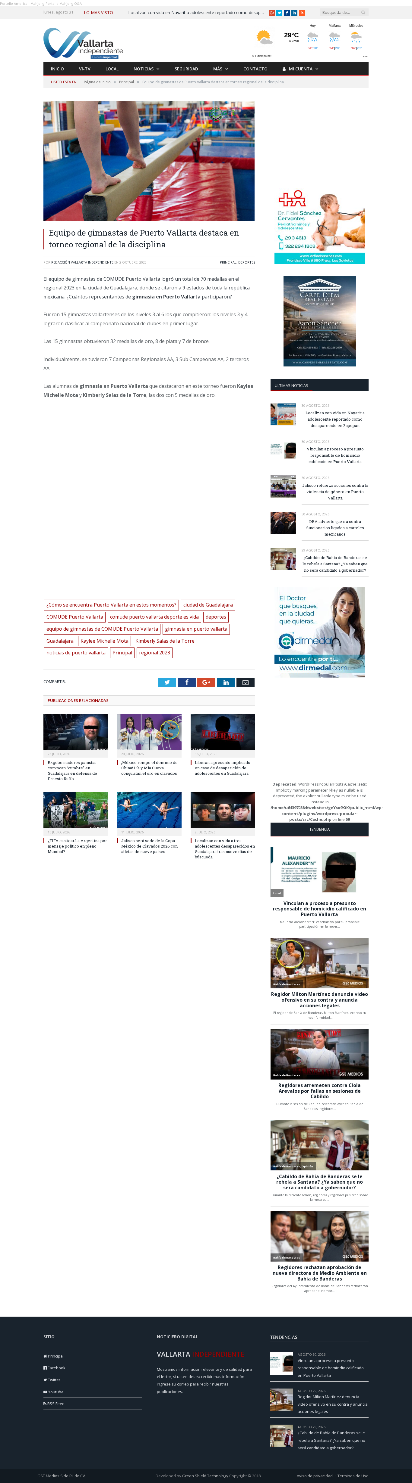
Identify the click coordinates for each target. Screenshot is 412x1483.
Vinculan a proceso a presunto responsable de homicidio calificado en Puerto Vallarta (335, 455)
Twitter (53, 1380)
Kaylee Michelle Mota (104, 641)
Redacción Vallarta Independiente (82, 262)
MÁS (217, 69)
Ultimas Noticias (291, 385)
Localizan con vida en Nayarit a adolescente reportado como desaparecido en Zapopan (197, 12)
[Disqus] (149, 954)
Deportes (246, 262)
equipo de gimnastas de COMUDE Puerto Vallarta (102, 629)
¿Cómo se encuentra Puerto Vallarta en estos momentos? (111, 604)
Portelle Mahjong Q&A (64, 3)
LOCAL (112, 69)
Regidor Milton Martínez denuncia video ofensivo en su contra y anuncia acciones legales (333, 1404)
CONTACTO (255, 69)
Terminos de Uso (353, 1475)
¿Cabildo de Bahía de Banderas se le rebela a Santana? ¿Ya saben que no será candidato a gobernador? (335, 564)
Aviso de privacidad (315, 1475)
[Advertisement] (319, 138)
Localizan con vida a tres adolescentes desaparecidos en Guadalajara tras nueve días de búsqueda (225, 849)
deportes (216, 616)
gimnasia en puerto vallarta (196, 629)
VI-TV (84, 69)
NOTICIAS (144, 69)
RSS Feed (55, 1403)
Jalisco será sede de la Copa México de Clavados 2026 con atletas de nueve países (149, 846)
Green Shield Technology (205, 1475)
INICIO (57, 69)
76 (367, 1391)
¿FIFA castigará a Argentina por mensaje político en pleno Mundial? (77, 846)
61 (367, 1427)
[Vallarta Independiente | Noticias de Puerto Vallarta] (84, 42)
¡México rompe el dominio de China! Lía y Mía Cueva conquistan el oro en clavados (149, 768)
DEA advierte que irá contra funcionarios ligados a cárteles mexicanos (335, 528)
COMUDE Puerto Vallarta (74, 616)
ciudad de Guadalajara (208, 604)
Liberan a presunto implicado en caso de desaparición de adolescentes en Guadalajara (222, 768)
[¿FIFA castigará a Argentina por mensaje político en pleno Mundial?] (75, 813)
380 (366, 1354)
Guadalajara (60, 641)
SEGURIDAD (186, 69)
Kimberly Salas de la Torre (165, 641)
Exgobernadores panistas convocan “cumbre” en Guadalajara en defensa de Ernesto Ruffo (72, 771)
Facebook (56, 1367)
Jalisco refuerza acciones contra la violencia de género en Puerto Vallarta (335, 492)
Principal (228, 262)
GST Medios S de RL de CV (61, 1475)
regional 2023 (154, 652)
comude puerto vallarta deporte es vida (154, 616)
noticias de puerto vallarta (76, 652)
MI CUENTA (300, 69)
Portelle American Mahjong (22, 3)
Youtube (55, 1392)
